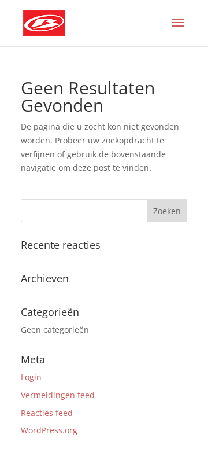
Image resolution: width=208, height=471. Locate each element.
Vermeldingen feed (58, 394)
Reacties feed (47, 412)
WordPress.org (49, 430)
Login (31, 376)
